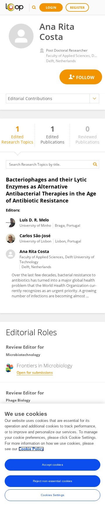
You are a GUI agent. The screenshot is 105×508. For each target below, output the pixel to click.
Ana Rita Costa (34, 251)
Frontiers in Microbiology (44, 366)
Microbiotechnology (23, 354)
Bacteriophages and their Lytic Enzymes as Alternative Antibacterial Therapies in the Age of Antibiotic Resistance (51, 190)
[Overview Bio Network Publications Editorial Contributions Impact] (52, 98)
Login (51, 7)
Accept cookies (52, 464)
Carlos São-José (35, 235)
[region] (52, 456)
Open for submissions (35, 372)
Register (77, 7)
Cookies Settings (52, 495)
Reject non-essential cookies (52, 481)
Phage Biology (18, 400)
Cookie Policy (31, 449)
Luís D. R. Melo (34, 220)
